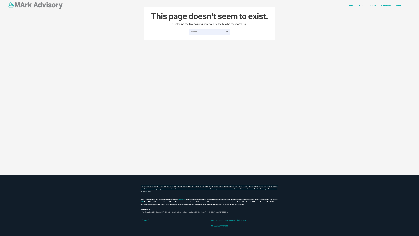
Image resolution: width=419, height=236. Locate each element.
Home (351, 5)
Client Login (386, 5)
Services (372, 5)
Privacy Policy (147, 220)
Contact (399, 5)
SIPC (142, 202)
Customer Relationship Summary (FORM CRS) (228, 220)
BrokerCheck (181, 199)
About (361, 5)
